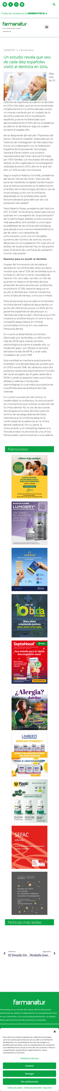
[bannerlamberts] (29, 477)
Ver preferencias (29, 1081)
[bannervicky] (29, 893)
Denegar (29, 1073)
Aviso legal (47, 1087)
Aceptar (29, 1065)
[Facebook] (5, 4)
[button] (54, 1031)
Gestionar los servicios (29, 1058)
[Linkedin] (22, 4)
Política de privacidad (33, 1087)
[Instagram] (16, 4)
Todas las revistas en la (24, 13)
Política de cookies (15, 1087)
